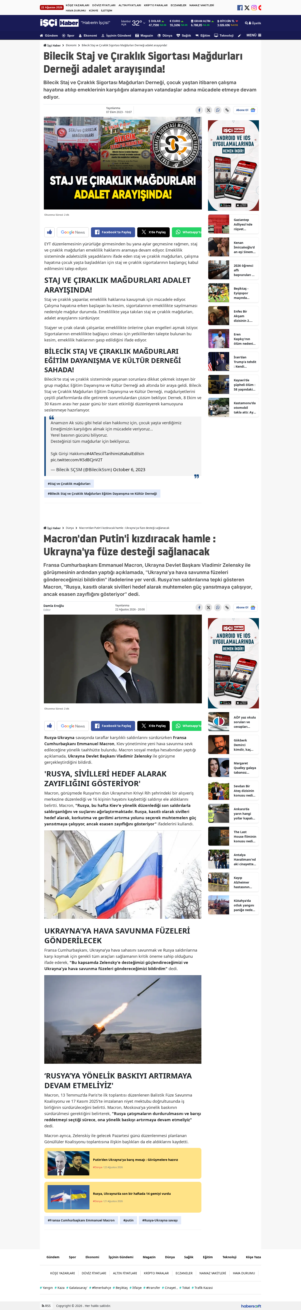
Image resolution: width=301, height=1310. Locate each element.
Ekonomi (90, 35)
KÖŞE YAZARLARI (77, 5)
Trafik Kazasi (202, 1288)
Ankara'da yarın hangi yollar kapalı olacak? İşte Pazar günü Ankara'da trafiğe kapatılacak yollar (243, 814)
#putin (128, 1220)
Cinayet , (170, 1288)
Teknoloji (227, 35)
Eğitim (205, 35)
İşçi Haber (54, 45)
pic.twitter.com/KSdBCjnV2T (76, 459)
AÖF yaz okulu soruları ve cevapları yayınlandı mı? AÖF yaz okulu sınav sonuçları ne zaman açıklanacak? (245, 722)
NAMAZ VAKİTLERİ (202, 5)
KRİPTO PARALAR (156, 5)
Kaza (60, 1288)
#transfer (151, 1288)
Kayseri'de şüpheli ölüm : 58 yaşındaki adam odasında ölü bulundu (244, 385)
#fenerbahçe (100, 1288)
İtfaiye (136, 1288)
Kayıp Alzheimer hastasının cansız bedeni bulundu (244, 882)
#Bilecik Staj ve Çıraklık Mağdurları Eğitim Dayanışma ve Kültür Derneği (102, 493)
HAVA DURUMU (76, 10)
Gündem (51, 35)
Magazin (147, 35)
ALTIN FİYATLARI (130, 5)
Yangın (46, 1288)
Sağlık (186, 35)
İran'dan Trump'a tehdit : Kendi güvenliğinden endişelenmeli (245, 362)
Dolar (156, 21)
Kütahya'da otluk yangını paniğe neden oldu (244, 905)
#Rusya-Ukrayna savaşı (160, 1220)
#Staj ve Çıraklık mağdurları (69, 484)
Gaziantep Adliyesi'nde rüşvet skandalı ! (243, 224)
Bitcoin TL (227, 21)
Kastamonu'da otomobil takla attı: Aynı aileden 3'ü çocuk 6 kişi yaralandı (245, 408)
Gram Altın (202, 21)
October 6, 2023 (129, 469)
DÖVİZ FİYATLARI (103, 5)
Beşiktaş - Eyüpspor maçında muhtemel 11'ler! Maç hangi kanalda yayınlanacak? (244, 293)
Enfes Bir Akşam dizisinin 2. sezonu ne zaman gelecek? (242, 316)
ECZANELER (178, 5)
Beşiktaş (120, 1288)
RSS (47, 1306)
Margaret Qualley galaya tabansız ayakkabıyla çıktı (245, 768)
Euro (176, 21)
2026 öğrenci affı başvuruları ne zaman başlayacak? (245, 270)
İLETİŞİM (106, 10)
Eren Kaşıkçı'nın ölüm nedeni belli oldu (243, 339)
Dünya (167, 35)
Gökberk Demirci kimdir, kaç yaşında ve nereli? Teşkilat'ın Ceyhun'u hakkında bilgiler (242, 745)
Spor (70, 35)
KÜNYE (93, 10)
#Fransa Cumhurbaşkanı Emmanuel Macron (81, 1220)
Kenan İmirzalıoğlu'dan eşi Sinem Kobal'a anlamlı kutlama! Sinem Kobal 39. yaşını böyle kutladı (244, 247)
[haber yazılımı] (251, 1305)
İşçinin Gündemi (118, 35)
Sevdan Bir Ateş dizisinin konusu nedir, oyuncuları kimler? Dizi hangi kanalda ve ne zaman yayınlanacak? (244, 791)
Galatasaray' (76, 1288)
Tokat (184, 1288)
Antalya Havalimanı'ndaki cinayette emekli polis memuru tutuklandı (245, 859)
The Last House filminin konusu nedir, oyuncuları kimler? (245, 836)
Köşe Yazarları (256, 1257)
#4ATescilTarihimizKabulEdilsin (115, 453)
